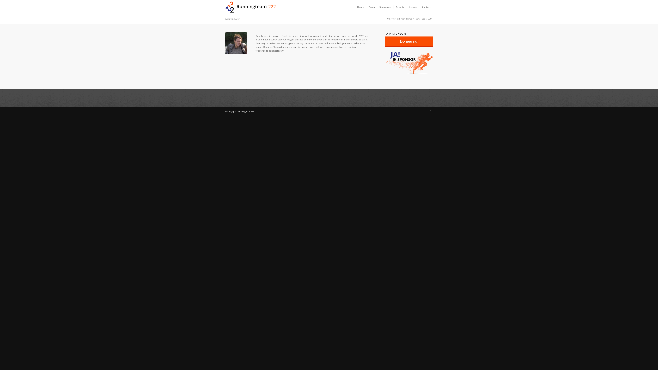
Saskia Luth (232, 19)
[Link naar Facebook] (430, 111)
